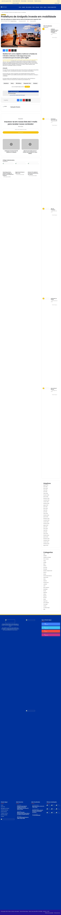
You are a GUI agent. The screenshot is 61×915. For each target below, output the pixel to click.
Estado (44, 574)
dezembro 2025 (46, 498)
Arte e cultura (46, 558)
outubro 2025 (46, 501)
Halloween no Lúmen (54, 299)
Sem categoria (46, 602)
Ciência (44, 565)
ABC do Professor (53, 209)
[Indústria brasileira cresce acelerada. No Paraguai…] (46, 73)
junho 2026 (45, 488)
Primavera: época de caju (54, 119)
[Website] (11, 109)
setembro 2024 (46, 523)
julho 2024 (45, 526)
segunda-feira (27, 83)
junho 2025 (45, 508)
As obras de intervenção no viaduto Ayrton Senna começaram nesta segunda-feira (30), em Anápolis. (20, 60)
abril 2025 (45, 511)
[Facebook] (4, 50)
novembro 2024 (46, 520)
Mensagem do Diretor (5, 808)
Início (2, 12)
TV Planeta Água (46, 607)
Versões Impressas (4, 809)
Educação (37, 7)
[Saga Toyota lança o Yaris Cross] (20, 167)
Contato (2, 816)
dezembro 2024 (46, 518)
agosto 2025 (45, 505)
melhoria (6, 83)
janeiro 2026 (45, 496)
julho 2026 (45, 486)
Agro (44, 553)
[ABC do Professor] (46, 252)
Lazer (44, 585)
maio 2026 (45, 489)
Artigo (44, 560)
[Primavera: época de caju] (46, 162)
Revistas (45, 597)
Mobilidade (6, 12)
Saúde (33, 7)
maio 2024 (45, 530)
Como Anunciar (4, 811)
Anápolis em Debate (47, 557)
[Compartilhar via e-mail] (12, 50)
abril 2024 (45, 531)
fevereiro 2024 (46, 535)
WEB (44, 609)
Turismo (44, 605)
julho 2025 (45, 506)
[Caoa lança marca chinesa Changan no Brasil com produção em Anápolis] (8, 167)
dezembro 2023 (46, 538)
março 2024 (45, 533)
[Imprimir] (15, 50)
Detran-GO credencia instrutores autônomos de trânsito (33, 173)
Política (41, 7)
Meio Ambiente (29, 7)
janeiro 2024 (45, 536)
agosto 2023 (45, 545)
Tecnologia (45, 604)
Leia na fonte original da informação (17, 95)
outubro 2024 (46, 521)
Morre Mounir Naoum (54, 389)
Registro (45, 7)
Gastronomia (45, 577)
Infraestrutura (46, 582)
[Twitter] (7, 50)
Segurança (45, 600)
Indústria (45, 580)
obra (12, 83)
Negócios (45, 592)
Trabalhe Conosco (4, 813)
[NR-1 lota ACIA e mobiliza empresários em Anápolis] (49, 806)
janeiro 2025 (45, 516)
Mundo (44, 590)
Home (20, 7)
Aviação (44, 562)
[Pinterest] (9, 50)
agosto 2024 (45, 525)
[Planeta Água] (4, 7)
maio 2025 (45, 510)
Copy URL (27, 86)
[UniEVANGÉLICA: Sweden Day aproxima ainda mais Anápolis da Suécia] (49, 813)
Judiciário (45, 584)
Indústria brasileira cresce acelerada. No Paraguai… (54, 31)
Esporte (44, 572)
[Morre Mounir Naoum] (46, 432)
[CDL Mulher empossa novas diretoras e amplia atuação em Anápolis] (53, 813)
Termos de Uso (57, 912)
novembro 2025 (46, 500)
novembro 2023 (46, 540)
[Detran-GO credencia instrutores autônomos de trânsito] (33, 167)
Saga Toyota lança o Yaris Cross (19, 173)
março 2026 (45, 493)
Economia (45, 567)
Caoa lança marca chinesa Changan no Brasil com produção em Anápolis (8, 174)
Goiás (44, 579)
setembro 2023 (46, 543)
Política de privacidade (49, 912)
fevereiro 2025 (46, 515)
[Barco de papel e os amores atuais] (53, 810)
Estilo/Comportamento (47, 575)
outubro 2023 (46, 541)
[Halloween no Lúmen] (46, 342)
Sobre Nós (3, 806)
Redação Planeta (13, 21)
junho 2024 (45, 528)
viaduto (35, 83)
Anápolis (23, 7)
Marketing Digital (16, 3)
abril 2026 (45, 491)
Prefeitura (19, 83)
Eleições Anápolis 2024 (52, 7)
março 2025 (45, 513)
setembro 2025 (46, 503)
